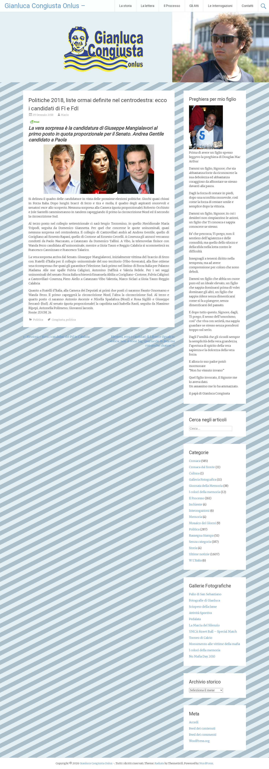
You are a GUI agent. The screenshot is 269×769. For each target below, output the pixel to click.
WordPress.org (199, 741)
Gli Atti (194, 6)
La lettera (147, 6)
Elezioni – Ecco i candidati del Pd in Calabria (56, 337)
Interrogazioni (199, 510)
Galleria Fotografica (202, 479)
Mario (65, 114)
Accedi (193, 722)
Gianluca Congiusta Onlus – (45, 6)
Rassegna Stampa (201, 535)
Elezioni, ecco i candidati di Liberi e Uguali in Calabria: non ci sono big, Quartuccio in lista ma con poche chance (141, 341)
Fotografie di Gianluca (204, 600)
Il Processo (172, 6)
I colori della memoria (204, 492)
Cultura (194, 473)
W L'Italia (195, 560)
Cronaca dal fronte (202, 467)
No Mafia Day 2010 (202, 656)
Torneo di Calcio (200, 638)
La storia (125, 6)
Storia (193, 548)
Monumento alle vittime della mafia (214, 644)
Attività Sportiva (200, 613)
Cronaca (194, 461)
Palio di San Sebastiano (205, 594)
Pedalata (195, 619)
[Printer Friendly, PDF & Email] (35, 123)
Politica (38, 319)
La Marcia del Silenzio (204, 625)
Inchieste (195, 504)
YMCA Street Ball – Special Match (213, 631)
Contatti (247, 6)
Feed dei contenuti (202, 728)
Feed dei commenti (202, 734)
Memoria (195, 517)
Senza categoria (200, 542)
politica (71, 319)
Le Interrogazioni (220, 6)
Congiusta (58, 319)
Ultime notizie (199, 554)
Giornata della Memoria (206, 486)
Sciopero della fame (203, 606)
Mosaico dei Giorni (202, 523)
